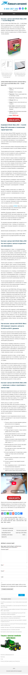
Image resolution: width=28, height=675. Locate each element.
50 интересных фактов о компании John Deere (10, 629)
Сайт (2, 577)
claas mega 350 (11, 519)
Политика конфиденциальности (7, 654)
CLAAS (5, 519)
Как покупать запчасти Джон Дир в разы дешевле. (11, 631)
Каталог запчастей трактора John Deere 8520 (21, 532)
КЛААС (15, 206)
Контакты (3, 656)
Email (2, 571)
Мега (5, 522)
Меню (14, 13)
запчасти (21, 519)
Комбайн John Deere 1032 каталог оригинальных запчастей (13, 627)
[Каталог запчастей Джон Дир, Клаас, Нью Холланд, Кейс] (14, 4)
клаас (14, 520)
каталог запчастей (7, 520)
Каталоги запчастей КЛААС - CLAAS (13, 517)
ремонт (9, 522)
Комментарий (5, 549)
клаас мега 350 (20, 520)
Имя (2, 565)
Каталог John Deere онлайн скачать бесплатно (10, 661)
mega (17, 519)
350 (2, 519)
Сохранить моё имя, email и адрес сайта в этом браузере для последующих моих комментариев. (14, 585)
